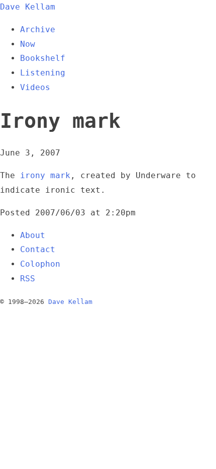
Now (27, 44)
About (32, 235)
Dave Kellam (27, 7)
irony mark (45, 175)
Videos (35, 87)
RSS (27, 278)
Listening (42, 72)
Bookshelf (42, 58)
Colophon (40, 264)
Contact (37, 249)
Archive (37, 29)
